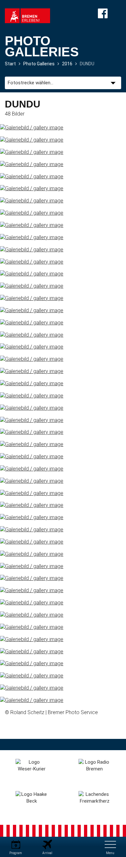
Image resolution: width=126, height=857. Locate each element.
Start (10, 63)
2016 (67, 63)
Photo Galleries (39, 63)
